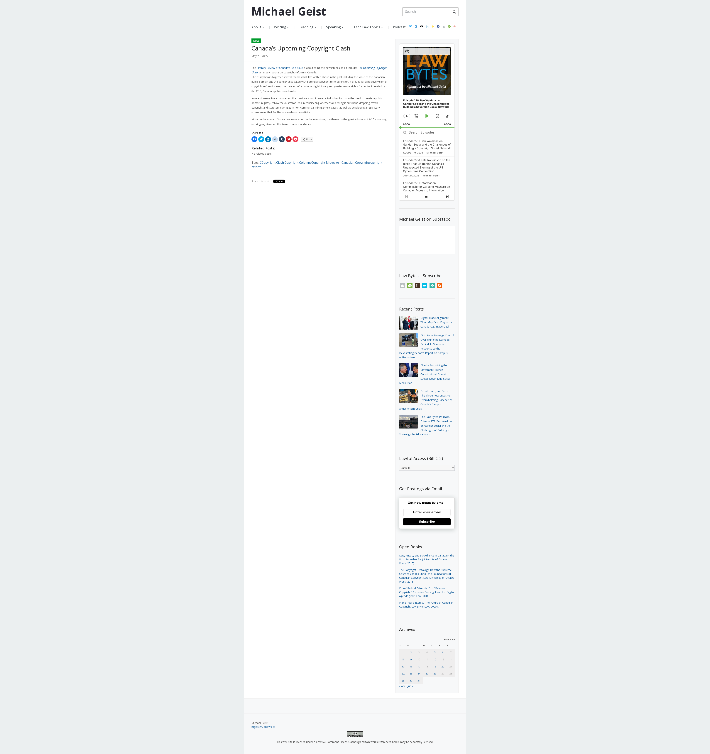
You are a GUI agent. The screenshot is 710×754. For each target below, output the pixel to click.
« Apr (402, 686)
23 (411, 673)
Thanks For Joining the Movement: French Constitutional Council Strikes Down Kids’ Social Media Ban (424, 374)
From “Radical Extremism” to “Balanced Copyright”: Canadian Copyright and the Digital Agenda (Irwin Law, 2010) (426, 592)
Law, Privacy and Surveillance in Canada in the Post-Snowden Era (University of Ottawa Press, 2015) (426, 559)
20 (442, 666)
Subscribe (427, 521)
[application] (426, 86)
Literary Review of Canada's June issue (280, 68)
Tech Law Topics (367, 27)
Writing (280, 27)
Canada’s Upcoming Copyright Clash (300, 48)
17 (418, 666)
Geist (288, 11)
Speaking (333, 27)
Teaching (306, 27)
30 (411, 680)
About (256, 27)
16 (411, 666)
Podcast (399, 27)
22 (403, 673)
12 (434, 659)
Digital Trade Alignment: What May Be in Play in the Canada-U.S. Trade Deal (436, 322)
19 (434, 666)
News (256, 40)
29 (403, 680)
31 (418, 680)
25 (426, 673)
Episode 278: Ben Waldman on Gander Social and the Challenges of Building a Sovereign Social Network (427, 144)
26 (434, 673)
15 (403, 666)
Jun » (410, 686)
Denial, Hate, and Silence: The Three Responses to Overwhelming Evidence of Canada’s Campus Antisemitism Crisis (425, 399)
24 (418, 673)
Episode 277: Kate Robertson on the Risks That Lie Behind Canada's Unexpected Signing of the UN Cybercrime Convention (426, 165)
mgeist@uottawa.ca (263, 726)
